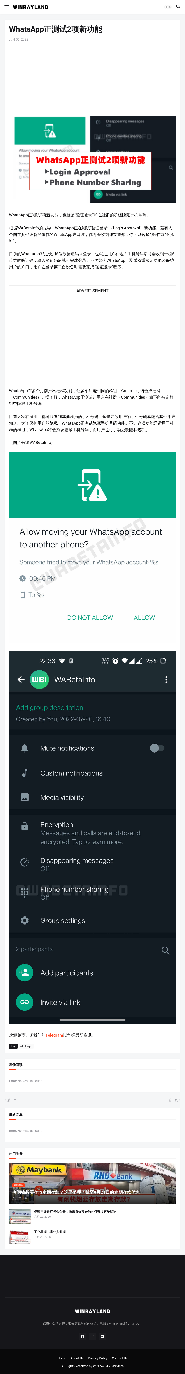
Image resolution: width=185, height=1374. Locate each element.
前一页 (173, 1100)
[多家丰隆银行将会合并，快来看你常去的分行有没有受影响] (20, 1216)
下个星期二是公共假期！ (51, 1232)
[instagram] (92, 1336)
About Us (77, 1358)
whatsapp (26, 1046)
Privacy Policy (97, 1358)
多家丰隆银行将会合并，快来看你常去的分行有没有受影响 (75, 1211)
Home (62, 1358)
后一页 (12, 1100)
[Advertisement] (92, 79)
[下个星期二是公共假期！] (20, 1237)
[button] (6, 7)
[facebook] (82, 1336)
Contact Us (119, 1358)
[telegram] (102, 1336)
